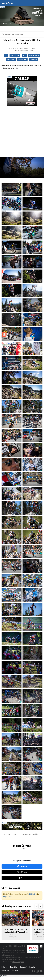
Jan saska (33, 59)
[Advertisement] (22, 133)
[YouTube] (41, 971)
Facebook (23, 866)
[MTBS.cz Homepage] (8, 3)
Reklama (4, 967)
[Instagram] (37, 971)
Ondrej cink (10, 59)
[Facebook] (33, 971)
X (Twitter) (23, 872)
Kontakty (32, 967)
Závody (33, 48)
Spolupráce (5, 970)
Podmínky (13, 967)
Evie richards (22, 59)
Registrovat (7, 897)
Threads (23, 878)
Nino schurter (15, 55)
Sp (6, 55)
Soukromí (23, 967)
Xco (24, 55)
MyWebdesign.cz (18, 962)
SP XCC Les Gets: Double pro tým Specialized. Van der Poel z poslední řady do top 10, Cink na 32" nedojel (16, 931)
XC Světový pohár (12, 937)
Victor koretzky (34, 55)
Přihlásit (32, 894)
